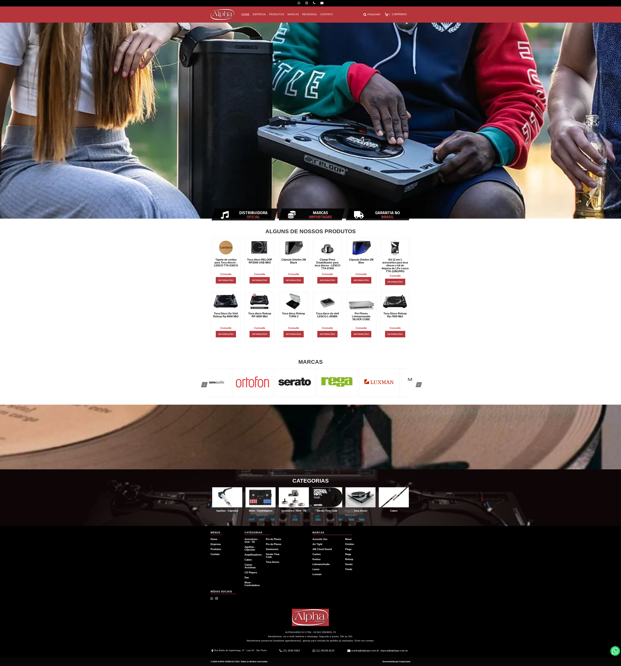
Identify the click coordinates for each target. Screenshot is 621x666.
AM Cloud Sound (322, 549)
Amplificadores (253, 554)
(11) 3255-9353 (291, 650)
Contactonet (404, 662)
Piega (348, 549)
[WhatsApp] (299, 3)
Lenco (315, 569)
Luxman (316, 574)
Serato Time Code (272, 555)
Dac (247, 577)
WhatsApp (615, 651)
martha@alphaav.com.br (365, 650)
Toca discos (272, 562)
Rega (348, 554)
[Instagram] (306, 3)
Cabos (248, 559)
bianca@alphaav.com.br (394, 650)
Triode (348, 569)
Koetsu (316, 559)
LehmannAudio (321, 564)
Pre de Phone (273, 539)
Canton (316, 554)
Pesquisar (373, 14)
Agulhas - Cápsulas (250, 548)
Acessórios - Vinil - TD (252, 540)
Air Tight (317, 544)
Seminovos (272, 549)
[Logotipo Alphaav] (223, 14)
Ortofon (349, 544)
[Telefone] (314, 3)
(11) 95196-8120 (325, 650)
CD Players (251, 572)
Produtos (216, 549)
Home (214, 539)
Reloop (349, 559)
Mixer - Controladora (252, 584)
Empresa (216, 544)
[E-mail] (321, 3)
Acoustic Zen (319, 539)
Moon (348, 539)
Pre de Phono (273, 544)
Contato (215, 554)
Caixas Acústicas (250, 566)
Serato (349, 564)
